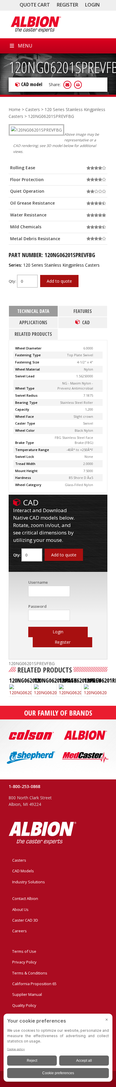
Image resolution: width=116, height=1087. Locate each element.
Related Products (33, 334)
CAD (86, 322)
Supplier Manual (27, 994)
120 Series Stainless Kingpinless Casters (61, 265)
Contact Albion (25, 898)
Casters (32, 109)
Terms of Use (24, 951)
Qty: (13, 281)
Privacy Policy (24, 962)
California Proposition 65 (34, 983)
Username (38, 582)
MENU (25, 45)
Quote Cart (35, 4)
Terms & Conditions (29, 973)
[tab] (33, 311)
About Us (20, 909)
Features (82, 311)
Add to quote (59, 281)
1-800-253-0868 (24, 786)
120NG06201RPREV (80, 680)
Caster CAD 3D (25, 920)
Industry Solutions (28, 882)
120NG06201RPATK (55, 680)
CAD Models (23, 871)
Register (67, 4)
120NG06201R (24, 680)
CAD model (31, 84)
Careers (19, 930)
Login (92, 4)
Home (15, 109)
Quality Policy (24, 1005)
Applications (33, 322)
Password (37, 606)
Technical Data (33, 311)
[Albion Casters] (36, 24)
